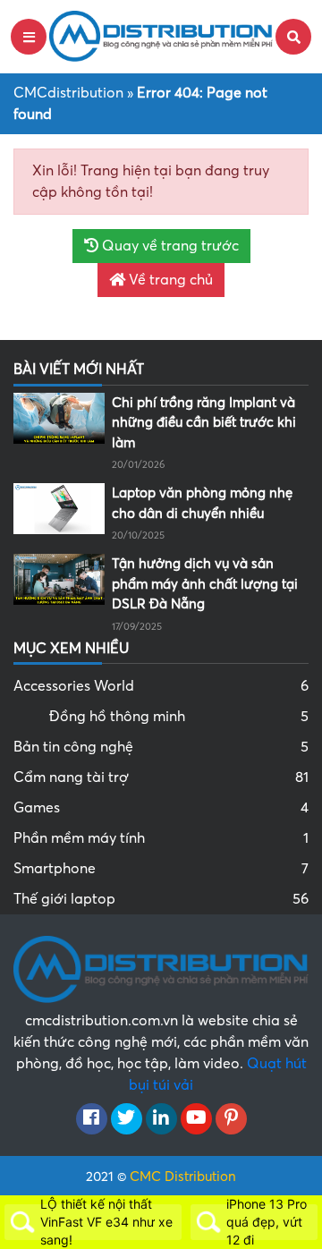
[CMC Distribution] (161, 36)
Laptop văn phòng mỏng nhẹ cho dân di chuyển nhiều (202, 503)
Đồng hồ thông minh (179, 717)
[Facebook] (91, 1119)
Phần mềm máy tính (161, 838)
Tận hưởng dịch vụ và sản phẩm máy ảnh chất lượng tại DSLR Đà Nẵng (205, 584)
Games (161, 808)
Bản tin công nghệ (161, 747)
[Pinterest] (231, 1119)
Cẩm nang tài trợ (161, 777)
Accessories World (161, 686)
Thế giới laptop (161, 899)
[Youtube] (196, 1119)
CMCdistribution (68, 93)
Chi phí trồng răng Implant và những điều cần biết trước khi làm (204, 422)
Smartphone (161, 869)
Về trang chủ (169, 280)
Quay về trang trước (168, 246)
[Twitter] (126, 1119)
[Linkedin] (161, 1119)
